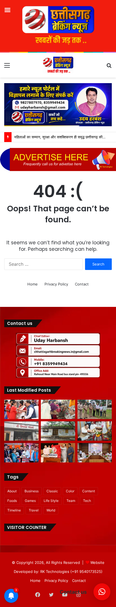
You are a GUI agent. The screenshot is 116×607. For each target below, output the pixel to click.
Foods (12, 501)
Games (30, 501)
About (12, 491)
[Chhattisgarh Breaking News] (58, 65)
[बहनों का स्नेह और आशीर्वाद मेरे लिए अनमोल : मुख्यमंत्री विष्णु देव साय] (21, 409)
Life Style (51, 501)
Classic (52, 491)
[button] (101, 591)
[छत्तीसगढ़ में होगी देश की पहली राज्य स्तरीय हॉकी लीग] (58, 452)
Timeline (14, 510)
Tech (87, 501)
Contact (82, 284)
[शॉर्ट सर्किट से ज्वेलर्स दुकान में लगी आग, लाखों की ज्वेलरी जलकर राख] (21, 431)
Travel (34, 510)
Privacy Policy (56, 284)
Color (70, 491)
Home (32, 284)
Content (88, 491)
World (50, 510)
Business (31, 491)
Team (70, 501)
